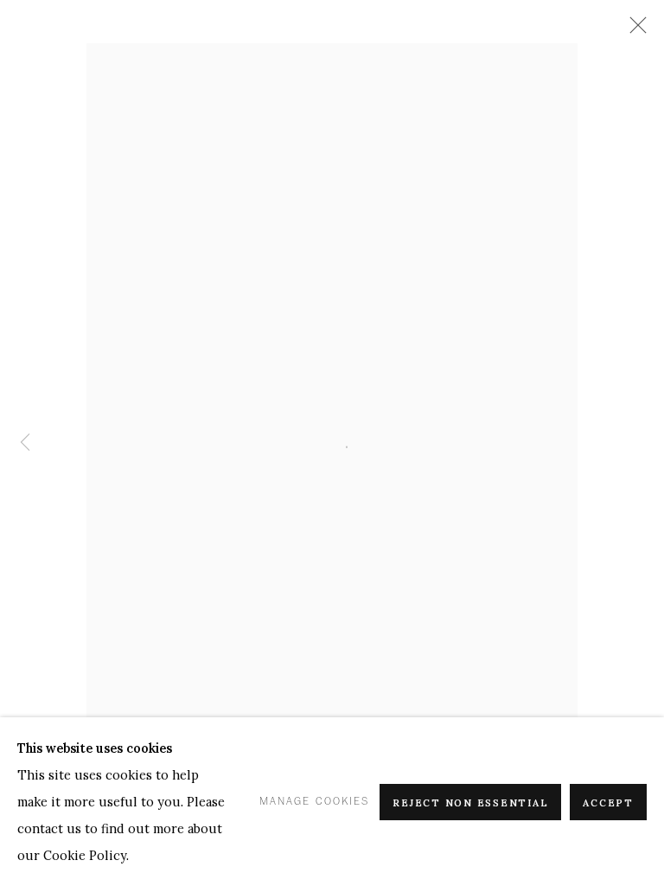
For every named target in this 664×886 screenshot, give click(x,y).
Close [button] (634, 30)
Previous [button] (25, 443)
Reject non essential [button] (470, 803)
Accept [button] (608, 803)
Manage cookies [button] (314, 801)
